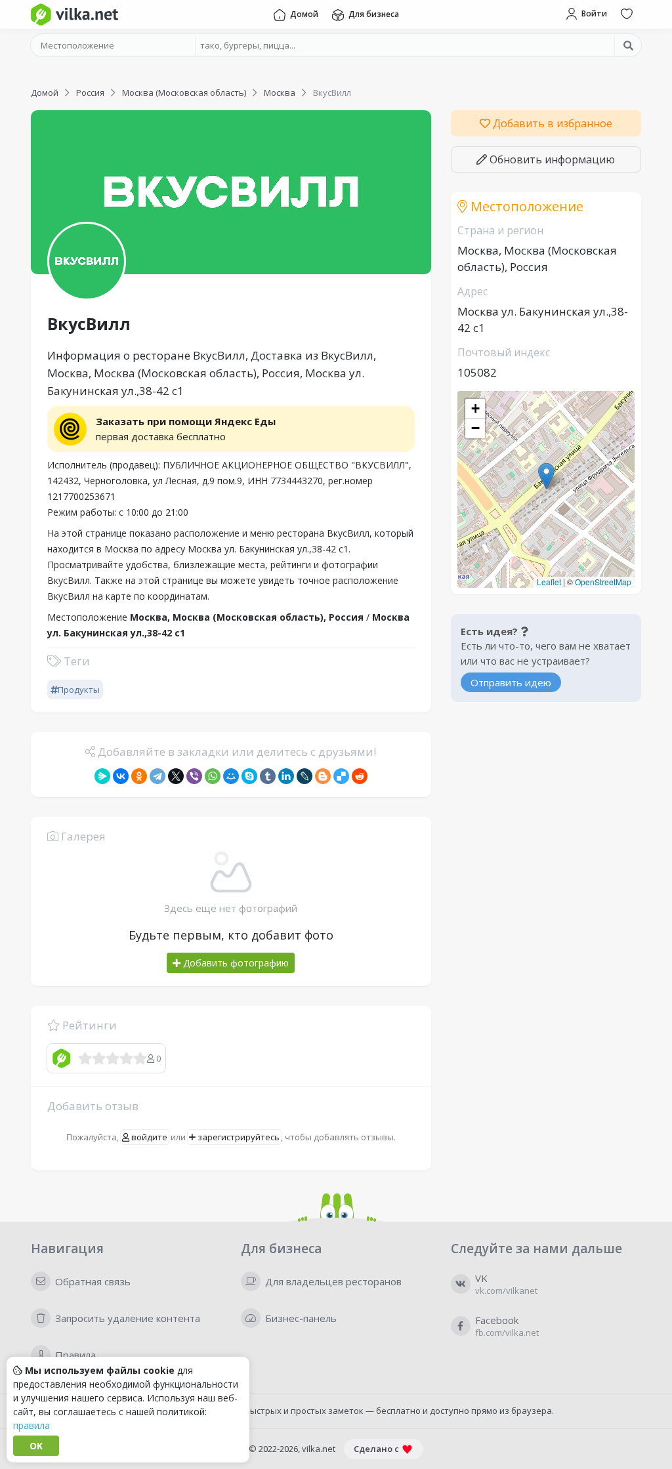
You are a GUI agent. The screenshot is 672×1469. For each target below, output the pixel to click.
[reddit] (360, 776)
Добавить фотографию (234, 963)
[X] (176, 776)
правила (31, 1425)
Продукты (79, 689)
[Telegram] (157, 776)
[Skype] (249, 776)
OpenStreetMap (603, 581)
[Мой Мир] (231, 776)
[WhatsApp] (212, 776)
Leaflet (549, 581)
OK (36, 1445)
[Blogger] (323, 776)
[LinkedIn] (286, 776)
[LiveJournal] (304, 776)
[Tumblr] (268, 776)
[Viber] (194, 776)
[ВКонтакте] (121, 776)
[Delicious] (341, 776)
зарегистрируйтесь (238, 1137)
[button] (546, 476)
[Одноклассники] (139, 776)
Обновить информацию (551, 159)
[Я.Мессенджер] (102, 776)
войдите (148, 1137)
